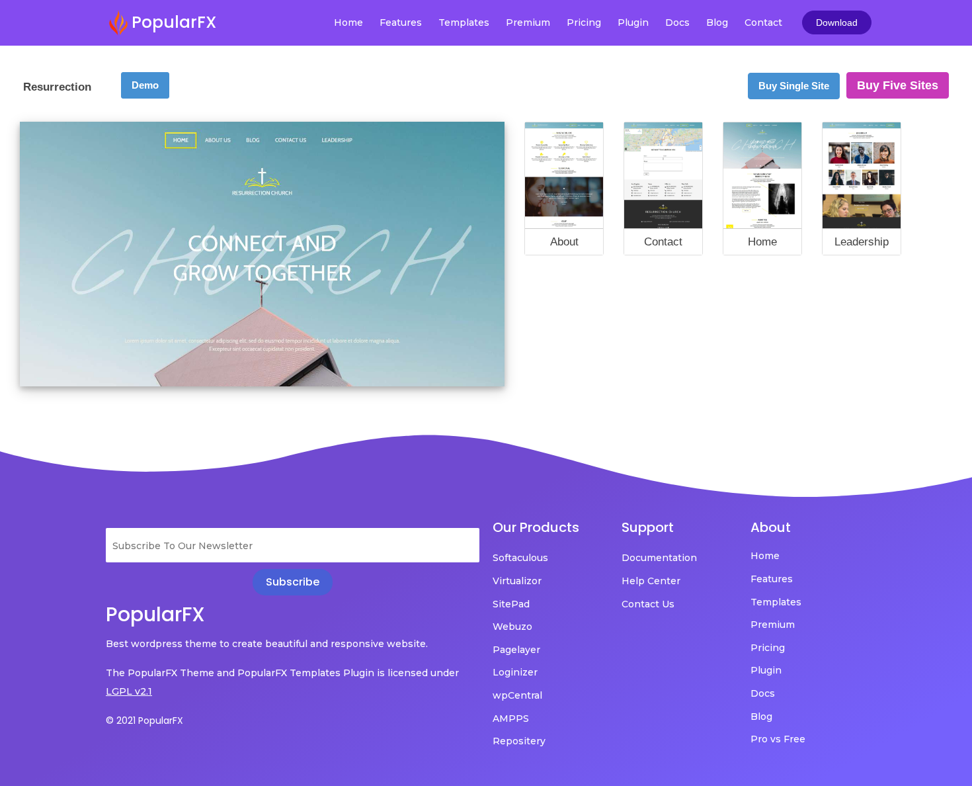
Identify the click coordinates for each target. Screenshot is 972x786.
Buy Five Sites (897, 85)
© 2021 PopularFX (144, 720)
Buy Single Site (793, 85)
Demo (145, 85)
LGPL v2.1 (129, 691)
